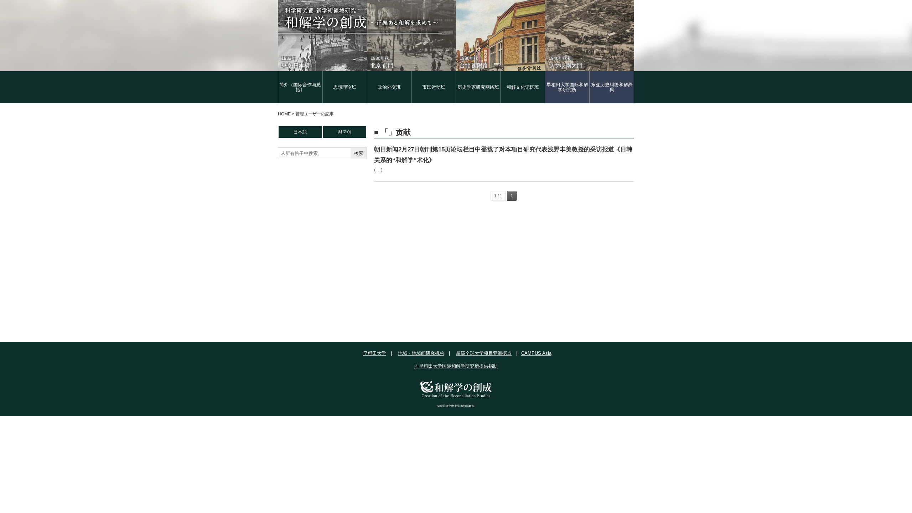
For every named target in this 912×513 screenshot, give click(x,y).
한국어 (345, 132)
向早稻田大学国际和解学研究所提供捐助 (456, 366)
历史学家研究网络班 (478, 87)
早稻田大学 (374, 353)
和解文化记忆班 (523, 87)
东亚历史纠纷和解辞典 (612, 87)
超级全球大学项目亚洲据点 (484, 353)
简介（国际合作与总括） (300, 87)
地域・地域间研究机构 (421, 353)
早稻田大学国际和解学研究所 (567, 87)
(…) (378, 169)
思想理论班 (344, 87)
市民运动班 (433, 87)
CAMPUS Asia (536, 353)
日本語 (300, 132)
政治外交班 (389, 87)
